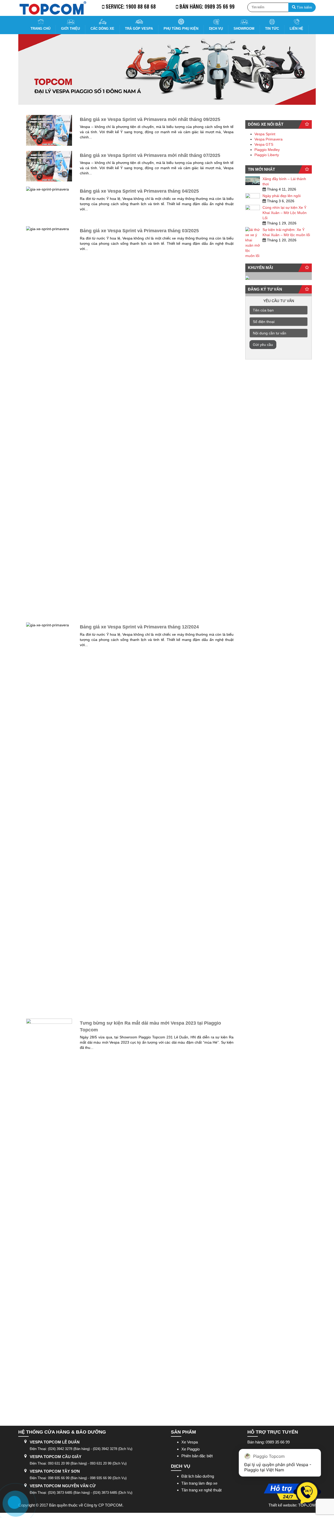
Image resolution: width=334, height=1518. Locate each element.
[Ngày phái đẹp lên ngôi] (252, 197)
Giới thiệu (70, 28)
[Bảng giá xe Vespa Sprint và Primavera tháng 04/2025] (49, 204)
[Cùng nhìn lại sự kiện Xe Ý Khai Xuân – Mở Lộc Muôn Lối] (252, 209)
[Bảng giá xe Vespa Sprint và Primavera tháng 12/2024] (49, 817)
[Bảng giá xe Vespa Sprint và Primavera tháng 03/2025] (49, 421)
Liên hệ (296, 28)
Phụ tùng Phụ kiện (181, 28)
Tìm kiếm (304, 7)
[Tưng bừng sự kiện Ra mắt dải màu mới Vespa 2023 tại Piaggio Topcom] (49, 1214)
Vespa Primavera (268, 139)
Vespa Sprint (264, 134)
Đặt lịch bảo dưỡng (197, 1476)
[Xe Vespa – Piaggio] (52, 8)
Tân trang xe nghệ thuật (201, 1490)
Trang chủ (40, 28)
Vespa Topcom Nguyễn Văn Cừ (63, 1486)
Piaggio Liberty (266, 155)
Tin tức (272, 28)
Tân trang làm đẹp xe (199, 1483)
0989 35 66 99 (220, 6)
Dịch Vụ (216, 28)
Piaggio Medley (267, 150)
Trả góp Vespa (139, 28)
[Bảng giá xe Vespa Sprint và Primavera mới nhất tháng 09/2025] (49, 130)
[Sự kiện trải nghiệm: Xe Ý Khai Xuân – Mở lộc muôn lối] (252, 242)
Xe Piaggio (190, 1449)
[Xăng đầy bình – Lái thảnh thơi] (252, 180)
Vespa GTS (263, 144)
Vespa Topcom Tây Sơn (55, 1471)
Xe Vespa (189, 1442)
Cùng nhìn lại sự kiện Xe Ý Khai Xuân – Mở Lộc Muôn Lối (285, 212)
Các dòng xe (102, 28)
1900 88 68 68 (141, 6)
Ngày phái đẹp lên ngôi (282, 196)
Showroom (244, 28)
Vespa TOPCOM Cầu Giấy (55, 1456)
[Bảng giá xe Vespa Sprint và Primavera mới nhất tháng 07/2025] (49, 166)
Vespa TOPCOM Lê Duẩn (55, 1442)
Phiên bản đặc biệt (197, 1456)
